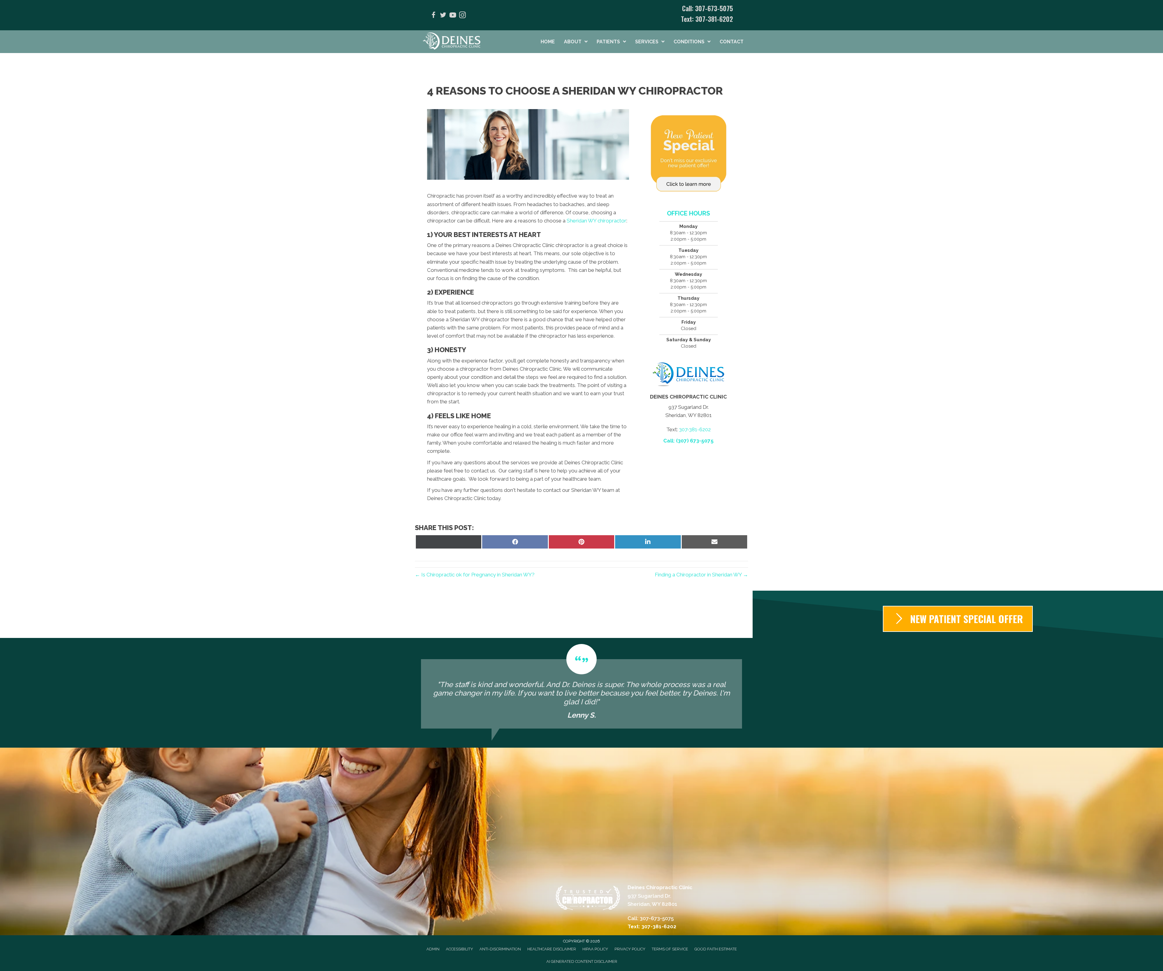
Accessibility (459, 949)
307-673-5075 (714, 8)
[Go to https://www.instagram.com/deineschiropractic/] (462, 16)
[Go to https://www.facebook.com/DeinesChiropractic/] (433, 16)
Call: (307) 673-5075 (688, 441)
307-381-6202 (714, 19)
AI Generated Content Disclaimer (581, 961)
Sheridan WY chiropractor (596, 221)
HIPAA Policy (595, 949)
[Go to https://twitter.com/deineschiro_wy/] (443, 16)
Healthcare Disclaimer (551, 949)
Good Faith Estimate (715, 949)
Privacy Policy (630, 949)
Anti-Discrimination (500, 949)
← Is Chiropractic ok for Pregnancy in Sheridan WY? (475, 575)
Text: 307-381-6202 (652, 926)
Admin (432, 949)
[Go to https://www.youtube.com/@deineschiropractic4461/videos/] (452, 16)
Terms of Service (670, 949)
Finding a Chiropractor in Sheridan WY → (701, 575)
